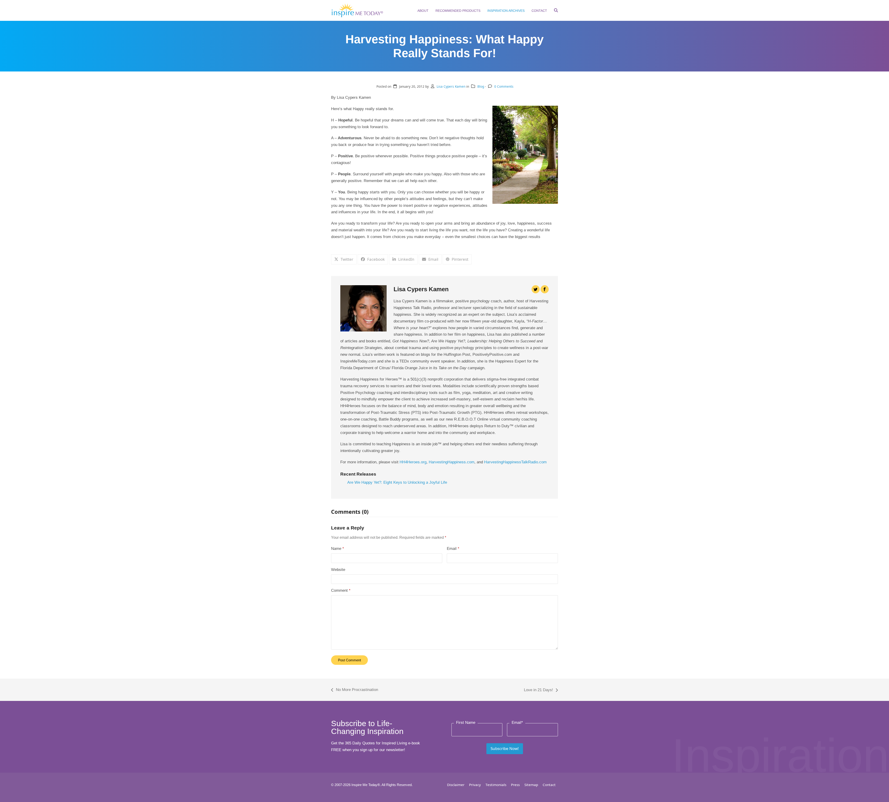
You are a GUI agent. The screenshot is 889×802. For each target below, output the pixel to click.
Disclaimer (455, 784)
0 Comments (503, 86)
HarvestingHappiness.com (451, 462)
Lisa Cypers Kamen (451, 86)
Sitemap (531, 784)
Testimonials (495, 784)
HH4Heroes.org (413, 462)
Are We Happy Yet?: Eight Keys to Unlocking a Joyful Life (397, 482)
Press (515, 784)
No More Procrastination (354, 690)
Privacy (475, 784)
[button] (556, 11)
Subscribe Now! (505, 748)
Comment (341, 590)
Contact (549, 784)
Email (453, 548)
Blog (480, 86)
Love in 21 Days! (538, 691)
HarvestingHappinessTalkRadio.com (515, 462)
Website (338, 569)
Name (337, 548)
